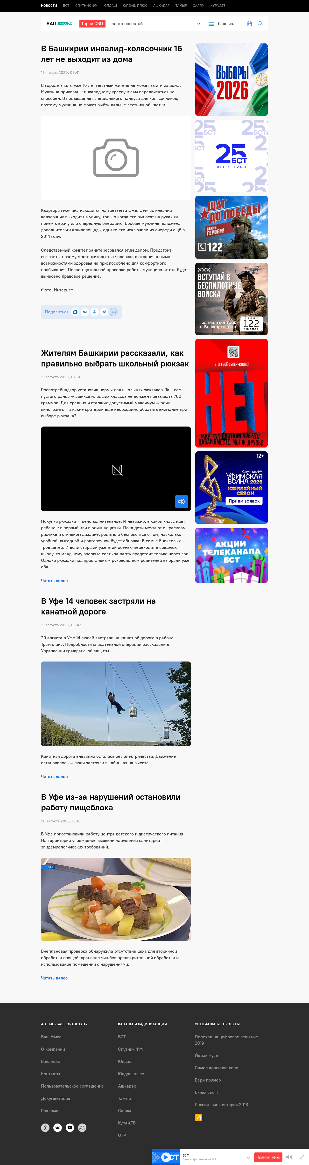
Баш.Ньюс (51, 1037)
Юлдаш (110, 6)
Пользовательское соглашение (72, 1086)
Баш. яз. (226, 23)
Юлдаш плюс (135, 6)
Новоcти (49, 6)
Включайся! (206, 1092)
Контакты (50, 1073)
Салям (198, 6)
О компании (53, 1049)
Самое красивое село (216, 1067)
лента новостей (127, 23)
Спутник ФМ (86, 6)
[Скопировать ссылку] (114, 312)
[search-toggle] (260, 23)
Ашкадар (161, 6)
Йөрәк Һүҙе (206, 1055)
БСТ (66, 6)
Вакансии (50, 1061)
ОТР (122, 1135)
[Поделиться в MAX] (75, 312)
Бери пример (208, 1080)
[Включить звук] (181, 501)
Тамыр (181, 6)
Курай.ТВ (218, 6)
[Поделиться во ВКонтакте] (85, 312)
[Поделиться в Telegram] (104, 312)
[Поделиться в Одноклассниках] (94, 312)
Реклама (49, 1110)
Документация (55, 1098)
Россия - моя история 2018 (221, 1104)
